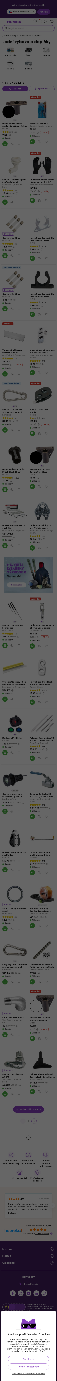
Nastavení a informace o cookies (28, 1373)
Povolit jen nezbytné (28, 1366)
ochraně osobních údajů (33, 1351)
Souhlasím (28, 1359)
